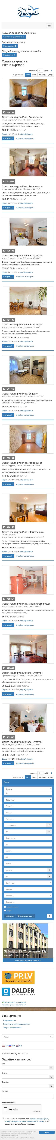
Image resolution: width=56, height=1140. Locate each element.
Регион (9, 818)
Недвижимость (9, 1020)
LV (6, 1045)
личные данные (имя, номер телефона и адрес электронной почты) (27, 1120)
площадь (42, 75)
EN (20, 1045)
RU (13, 1045)
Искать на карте (27, 916)
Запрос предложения (12, 1027)
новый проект (12, 907)
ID (27, 75)
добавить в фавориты (26, 138)
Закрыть (46, 1132)
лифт (9, 910)
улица (50, 75)
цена (34, 75)
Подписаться (8, 55)
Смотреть (7, 138)
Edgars (4, 134)
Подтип (9, 806)
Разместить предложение (13, 37)
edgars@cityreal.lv (26, 134)
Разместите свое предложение (16, 1024)
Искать (11, 916)
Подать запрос (9, 46)
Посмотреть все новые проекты (27, 960)
